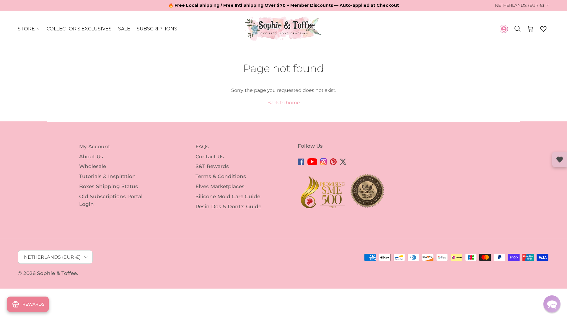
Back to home (283, 102)
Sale (124, 29)
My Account (94, 146)
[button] (543, 29)
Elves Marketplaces (220, 186)
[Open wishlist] (559, 159)
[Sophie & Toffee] (283, 29)
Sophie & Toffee (57, 273)
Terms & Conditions (220, 176)
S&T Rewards (212, 166)
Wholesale (92, 166)
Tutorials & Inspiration (107, 176)
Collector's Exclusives (79, 29)
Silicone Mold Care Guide (227, 196)
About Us (91, 156)
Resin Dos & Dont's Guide (228, 206)
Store (26, 29)
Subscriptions (157, 29)
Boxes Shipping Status (108, 186)
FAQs (202, 146)
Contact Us (209, 156)
